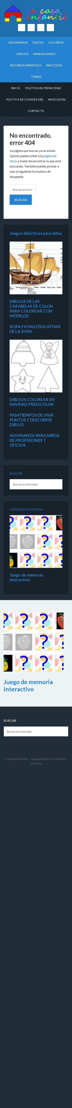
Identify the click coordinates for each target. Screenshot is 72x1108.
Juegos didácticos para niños (36, 233)
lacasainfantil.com (42, 759)
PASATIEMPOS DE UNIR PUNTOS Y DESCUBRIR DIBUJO (31, 420)
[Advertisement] (36, 940)
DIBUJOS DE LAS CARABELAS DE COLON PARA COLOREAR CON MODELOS (31, 308)
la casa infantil (36, 14)
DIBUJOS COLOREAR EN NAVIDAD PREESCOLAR (32, 402)
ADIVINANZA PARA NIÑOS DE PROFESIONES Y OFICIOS (34, 440)
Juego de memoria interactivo (26, 577)
